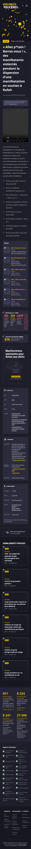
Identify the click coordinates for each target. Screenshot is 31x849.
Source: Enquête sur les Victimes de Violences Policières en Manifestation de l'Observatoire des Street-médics (22, 734)
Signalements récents (21, 709)
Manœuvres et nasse (9, 767)
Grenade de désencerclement (23, 751)
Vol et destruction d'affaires (23, 793)
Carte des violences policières (14, 816)
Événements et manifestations (16, 828)
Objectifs (24, 814)
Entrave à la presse (23, 788)
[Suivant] (26, 125)
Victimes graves (7, 709)
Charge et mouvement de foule (22, 761)
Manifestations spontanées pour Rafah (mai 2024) (18, 415)
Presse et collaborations (26, 821)
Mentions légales (23, 844)
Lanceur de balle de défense (10, 751)
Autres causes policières (22, 774)
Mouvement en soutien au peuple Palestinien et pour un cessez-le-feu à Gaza (19, 422)
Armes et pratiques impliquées (15, 822)
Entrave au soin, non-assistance (23, 783)
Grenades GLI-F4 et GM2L (10, 756)
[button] (18, 12)
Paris (13, 400)
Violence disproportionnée (19, 460)
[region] (15, 125)
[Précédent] (4, 125)
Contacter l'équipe (24, 826)
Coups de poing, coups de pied (23, 767)
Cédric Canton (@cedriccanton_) (16, 262)
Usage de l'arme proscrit (10, 783)
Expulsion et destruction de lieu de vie (10, 793)
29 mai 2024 (15, 395)
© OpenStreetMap (22, 845)
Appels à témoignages (7, 820)
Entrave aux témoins (8, 788)
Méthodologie (25, 817)
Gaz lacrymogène (23, 771)
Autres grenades (10, 774)
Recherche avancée (14, 833)
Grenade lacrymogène (22, 756)
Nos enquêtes (6, 815)
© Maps (13, 845)
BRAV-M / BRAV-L (16, 473)
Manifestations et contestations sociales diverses (18, 428)
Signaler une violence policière (7, 826)
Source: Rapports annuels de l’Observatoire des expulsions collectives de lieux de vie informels (8, 731)
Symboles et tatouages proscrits (9, 799)
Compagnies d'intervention (19, 469)
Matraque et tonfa (10, 761)
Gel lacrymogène (10, 771)
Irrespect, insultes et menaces (10, 779)
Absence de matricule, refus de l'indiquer (23, 799)
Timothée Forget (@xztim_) (18, 251)
